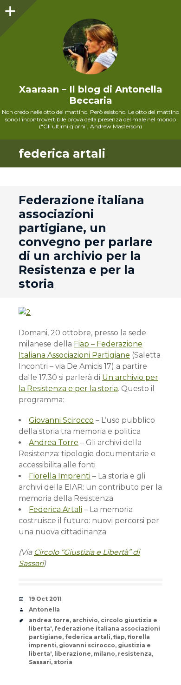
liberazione (72, 653)
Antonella (44, 609)
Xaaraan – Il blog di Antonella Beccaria (90, 95)
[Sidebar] (9, 9)
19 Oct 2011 (45, 598)
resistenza (135, 653)
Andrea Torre (53, 442)
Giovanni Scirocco (61, 420)
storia (63, 661)
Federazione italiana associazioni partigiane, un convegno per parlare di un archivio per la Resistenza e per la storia (86, 242)
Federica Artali (55, 509)
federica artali (87, 636)
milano (104, 653)
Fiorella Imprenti (59, 476)
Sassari (40, 661)
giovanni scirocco (87, 645)
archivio (85, 620)
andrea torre (49, 620)
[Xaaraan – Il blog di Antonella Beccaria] (90, 46)
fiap (119, 636)
